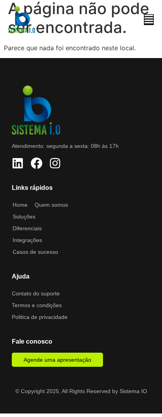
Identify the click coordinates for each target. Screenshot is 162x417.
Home (20, 205)
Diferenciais (27, 228)
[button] (149, 19)
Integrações (27, 240)
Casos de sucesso (35, 252)
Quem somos (51, 205)
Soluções (24, 216)
